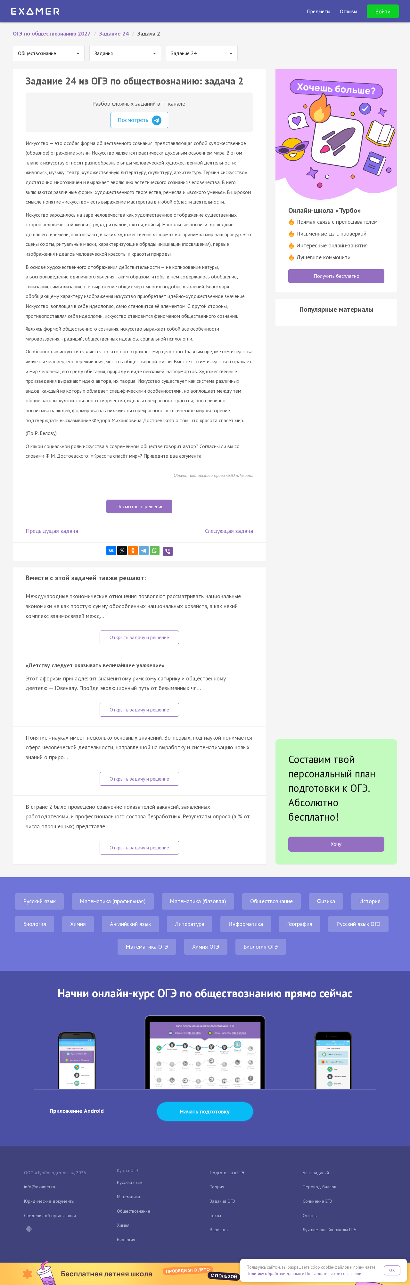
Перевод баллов (319, 1187)
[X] (122, 550)
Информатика (245, 924)
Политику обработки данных (274, 1273)
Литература (189, 924)
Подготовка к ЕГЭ (227, 1173)
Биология (34, 924)
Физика (326, 901)
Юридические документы (49, 1201)
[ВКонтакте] (111, 550)
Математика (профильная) (113, 901)
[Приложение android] (28, 1230)
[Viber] (168, 551)
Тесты (215, 1215)
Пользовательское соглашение (334, 1273)
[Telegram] (144, 550)
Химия (78, 924)
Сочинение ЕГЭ (317, 1201)
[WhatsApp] (155, 550)
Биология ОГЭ (260, 946)
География (299, 924)
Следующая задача (229, 530)
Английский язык (130, 924)
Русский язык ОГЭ (358, 924)
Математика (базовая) (198, 901)
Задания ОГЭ (222, 1201)
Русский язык (39, 901)
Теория (217, 1187)
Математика (128, 1197)
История (370, 901)
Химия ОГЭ (205, 946)
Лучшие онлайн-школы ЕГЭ (329, 1230)
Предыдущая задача (52, 530)
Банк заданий (316, 1173)
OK (392, 1270)
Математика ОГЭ (147, 946)
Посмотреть (134, 120)
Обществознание (271, 901)
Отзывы (310, 1215)
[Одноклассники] (133, 550)
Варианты (219, 1230)
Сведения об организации (50, 1215)
